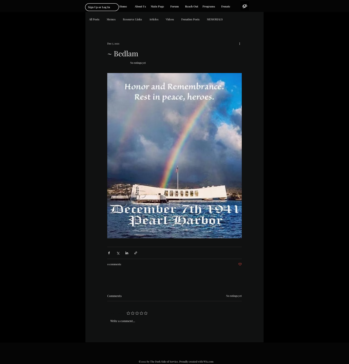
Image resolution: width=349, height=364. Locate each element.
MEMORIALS (215, 19)
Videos (170, 19)
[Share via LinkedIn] (127, 253)
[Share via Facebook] (109, 253)
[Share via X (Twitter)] (118, 253)
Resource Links (132, 19)
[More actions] (239, 43)
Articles (154, 19)
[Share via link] (135, 253)
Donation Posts (190, 19)
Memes (111, 19)
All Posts (94, 19)
